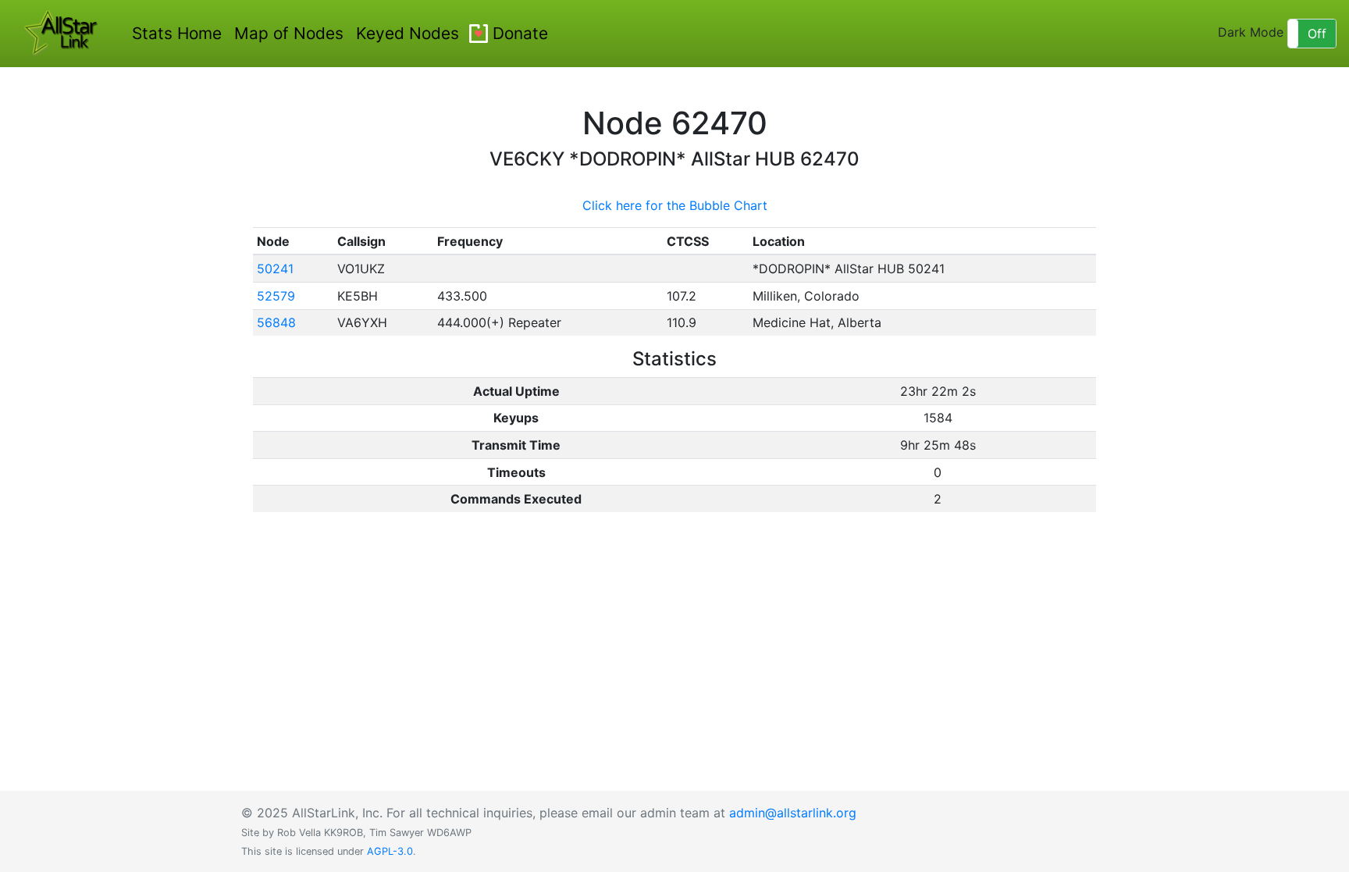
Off (1317, 33)
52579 (276, 296)
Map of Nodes (288, 33)
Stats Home (177, 33)
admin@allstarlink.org (792, 812)
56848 (276, 322)
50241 (275, 268)
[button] (1312, 33)
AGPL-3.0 (390, 851)
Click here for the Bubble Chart (674, 205)
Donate (520, 33)
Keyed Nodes (407, 33)
